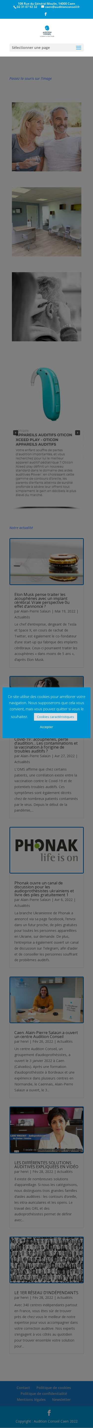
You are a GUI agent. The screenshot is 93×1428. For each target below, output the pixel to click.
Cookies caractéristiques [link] (55, 716)
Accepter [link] (46, 727)
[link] (45, 15)
